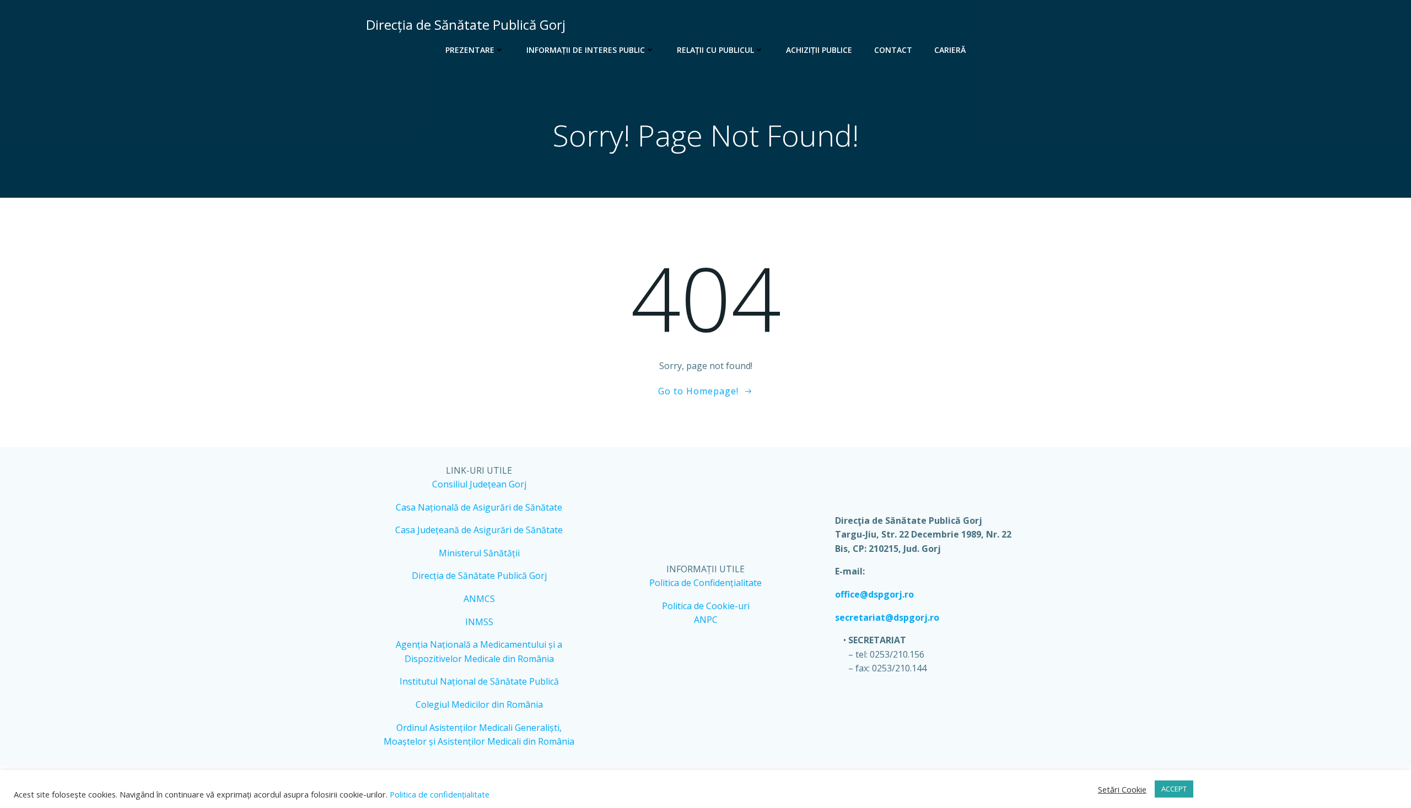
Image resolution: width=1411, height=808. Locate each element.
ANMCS (479, 599)
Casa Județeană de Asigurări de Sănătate (479, 530)
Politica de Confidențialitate (705, 583)
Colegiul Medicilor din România (479, 704)
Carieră (950, 50)
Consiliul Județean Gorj (479, 484)
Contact (893, 50)
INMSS (479, 622)
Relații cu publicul (715, 50)
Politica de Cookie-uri (706, 606)
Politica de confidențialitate (438, 794)
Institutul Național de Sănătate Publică (479, 681)
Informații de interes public (585, 50)
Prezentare (469, 50)
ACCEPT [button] (1174, 789)
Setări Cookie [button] (1122, 789)
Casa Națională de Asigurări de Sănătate (479, 507)
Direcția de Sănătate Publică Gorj (479, 576)
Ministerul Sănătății (479, 553)
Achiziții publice (819, 50)
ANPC (706, 620)
